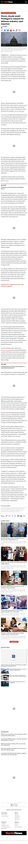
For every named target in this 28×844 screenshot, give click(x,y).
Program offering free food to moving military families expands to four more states (12, 611)
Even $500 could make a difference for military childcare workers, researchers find (12, 633)
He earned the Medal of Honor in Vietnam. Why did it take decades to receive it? (14, 739)
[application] (14, 656)
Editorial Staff (4, 828)
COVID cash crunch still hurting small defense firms (12, 188)
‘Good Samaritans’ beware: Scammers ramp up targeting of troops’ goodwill (12, 587)
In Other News (5, 521)
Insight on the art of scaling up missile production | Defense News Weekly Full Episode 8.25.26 (14, 665)
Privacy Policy (4, 814)
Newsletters (17, 816)
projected (18, 195)
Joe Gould (4, 26)
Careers (16, 825)
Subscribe (17, 814)
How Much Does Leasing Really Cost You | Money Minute (17, 682)
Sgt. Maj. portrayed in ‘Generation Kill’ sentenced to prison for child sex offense (13, 749)
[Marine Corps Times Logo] (8, 2)
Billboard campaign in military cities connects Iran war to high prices (13, 744)
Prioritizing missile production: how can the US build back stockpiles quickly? (18, 669)
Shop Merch (17, 819)
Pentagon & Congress (8, 13)
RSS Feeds (17, 817)
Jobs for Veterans (18, 827)
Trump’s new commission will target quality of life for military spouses (14, 563)
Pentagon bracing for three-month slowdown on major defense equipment (13, 367)
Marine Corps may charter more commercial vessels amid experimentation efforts (14, 734)
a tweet (24, 463)
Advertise (3, 823)
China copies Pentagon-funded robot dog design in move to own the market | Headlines (17, 676)
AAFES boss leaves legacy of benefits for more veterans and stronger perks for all (12, 538)
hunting (25, 55)
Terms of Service (4, 816)
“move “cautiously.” (19, 111)
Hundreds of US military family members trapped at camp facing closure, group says (13, 753)
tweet (7, 180)
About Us (17, 823)
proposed (7, 414)
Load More (14, 642)
